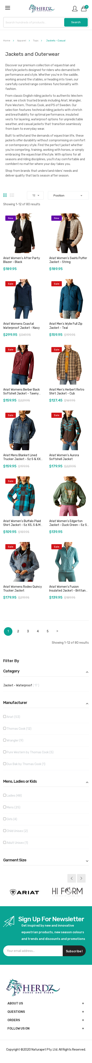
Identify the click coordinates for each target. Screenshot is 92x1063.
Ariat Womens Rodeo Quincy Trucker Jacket (22, 588)
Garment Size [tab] (14, 860)
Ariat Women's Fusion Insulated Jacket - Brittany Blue (68, 590)
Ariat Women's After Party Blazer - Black (21, 260)
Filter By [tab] (11, 661)
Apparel (22, 40)
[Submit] (76, 22)
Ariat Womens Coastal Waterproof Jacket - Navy (21, 325)
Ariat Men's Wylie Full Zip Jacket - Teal (65, 325)
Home (7, 40)
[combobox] (46, 22)
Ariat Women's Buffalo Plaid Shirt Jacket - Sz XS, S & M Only (22, 525)
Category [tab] (11, 671)
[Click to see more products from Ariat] (24, 892)
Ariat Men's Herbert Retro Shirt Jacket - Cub (66, 391)
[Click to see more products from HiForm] (67, 892)
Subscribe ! (74, 951)
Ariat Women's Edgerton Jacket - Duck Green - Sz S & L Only (68, 525)
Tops (36, 40)
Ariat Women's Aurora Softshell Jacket (64, 457)
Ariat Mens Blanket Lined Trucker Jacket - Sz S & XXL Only (22, 459)
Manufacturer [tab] (15, 703)
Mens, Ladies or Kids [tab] (20, 781)
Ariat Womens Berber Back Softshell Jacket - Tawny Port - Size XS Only (21, 393)
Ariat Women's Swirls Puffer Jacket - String (68, 260)
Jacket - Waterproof (24, 685)
